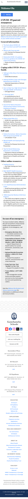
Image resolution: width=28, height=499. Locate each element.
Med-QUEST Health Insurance (12, 171)
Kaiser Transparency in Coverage (14, 474)
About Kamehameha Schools (14, 445)
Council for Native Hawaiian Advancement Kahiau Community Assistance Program (14, 106)
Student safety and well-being (14, 413)
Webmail (14, 470)
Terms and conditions (10, 494)
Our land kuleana (14, 431)
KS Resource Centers (14, 425)
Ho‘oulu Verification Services (14, 423)
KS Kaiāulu (14, 433)
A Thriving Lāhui (8, 94)
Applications (14, 421)
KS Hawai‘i (14, 402)
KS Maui (14, 407)
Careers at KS (14, 344)
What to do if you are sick (11, 50)
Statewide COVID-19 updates (12, 57)
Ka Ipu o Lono (14, 468)
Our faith (14, 451)
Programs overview (14, 419)
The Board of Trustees (14, 447)
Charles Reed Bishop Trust (14, 460)
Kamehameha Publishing (14, 456)
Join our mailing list (14, 339)
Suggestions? (20, 494)
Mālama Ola (14, 411)
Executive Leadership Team (14, 449)
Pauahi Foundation (14, 458)
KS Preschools (14, 409)
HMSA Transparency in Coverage (14, 472)
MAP (13, 369)
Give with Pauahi (14, 334)
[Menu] (26, 2)
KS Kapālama (14, 404)
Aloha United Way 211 (10, 118)
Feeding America (8, 164)
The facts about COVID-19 (11, 45)
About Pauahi (14, 443)
